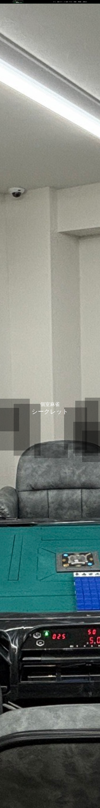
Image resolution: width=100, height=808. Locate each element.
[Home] (18, 1)
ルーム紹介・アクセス (68, 1)
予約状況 (79, 1)
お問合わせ (85, 1)
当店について (59, 1)
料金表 (75, 1)
